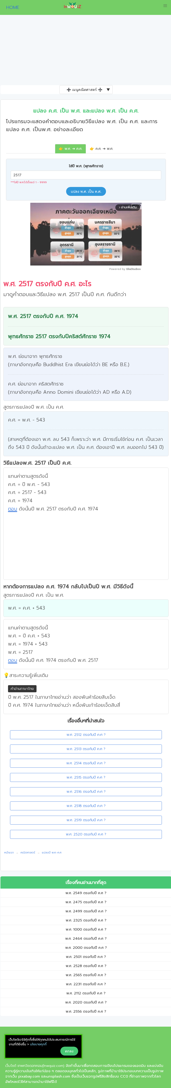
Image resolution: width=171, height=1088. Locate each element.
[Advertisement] (85, 52)
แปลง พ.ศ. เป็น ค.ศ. (86, 191)
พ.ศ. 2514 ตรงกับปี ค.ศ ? (86, 763)
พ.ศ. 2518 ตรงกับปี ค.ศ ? (86, 806)
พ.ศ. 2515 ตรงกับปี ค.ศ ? (86, 777)
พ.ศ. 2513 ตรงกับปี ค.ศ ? (86, 749)
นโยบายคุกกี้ (38, 1044)
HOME (11, 7)
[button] (165, 6)
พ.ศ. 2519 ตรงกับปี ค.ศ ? (86, 820)
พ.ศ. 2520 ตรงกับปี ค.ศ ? (86, 834)
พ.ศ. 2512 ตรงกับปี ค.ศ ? (86, 734)
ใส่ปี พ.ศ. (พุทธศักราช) (86, 166)
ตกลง (69, 1051)
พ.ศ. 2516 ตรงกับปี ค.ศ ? (86, 791)
